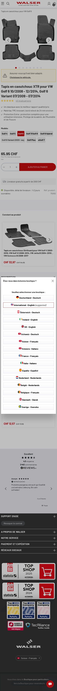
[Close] (53, 281)
